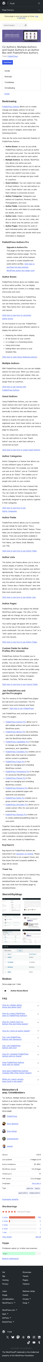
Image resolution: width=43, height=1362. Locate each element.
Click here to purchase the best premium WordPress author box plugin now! (21, 267)
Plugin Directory (8, 10)
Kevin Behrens (12, 1124)
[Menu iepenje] (39, 3)
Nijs (3, 1276)
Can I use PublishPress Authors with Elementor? (12, 1038)
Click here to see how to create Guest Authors (21, 450)
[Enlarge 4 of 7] (38, 917)
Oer (3, 1272)
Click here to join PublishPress (21, 708)
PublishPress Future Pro (15, 761)
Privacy (5, 1284)
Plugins (25, 1280)
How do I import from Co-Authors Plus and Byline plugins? (15, 1023)
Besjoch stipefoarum (10, 1258)
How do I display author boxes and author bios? (12, 1006)
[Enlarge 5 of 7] (18, 932)
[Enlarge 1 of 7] (18, 901)
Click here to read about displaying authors (19, 357)
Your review (7, 1237)
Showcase (27, 1272)
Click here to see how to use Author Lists (19, 597)
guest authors (23, 1193)
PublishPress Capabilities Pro (17, 742)
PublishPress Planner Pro (16, 778)
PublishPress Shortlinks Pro (17, 804)
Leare (4, 1291)
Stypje (6, 94)
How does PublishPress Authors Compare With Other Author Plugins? (17, 1072)
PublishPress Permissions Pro (17, 771)
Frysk (9, 1332)
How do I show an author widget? (16, 1031)
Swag (26, 1303)
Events (25, 1295)
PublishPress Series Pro (15, 798)
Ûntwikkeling (10, 88)
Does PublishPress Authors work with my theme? (13, 1063)
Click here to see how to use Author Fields (19, 551)
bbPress (6, 1318)
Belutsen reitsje (29, 1291)
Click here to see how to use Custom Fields (20, 684)
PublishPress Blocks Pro (15, 732)
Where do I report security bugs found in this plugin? (13, 1080)
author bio (30, 1188)
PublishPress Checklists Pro (17, 752)
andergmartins (12, 1139)
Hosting (5, 1280)
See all (38, 1237)
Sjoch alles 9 (36, 1183)
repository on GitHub (24, 854)
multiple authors (34, 1193)
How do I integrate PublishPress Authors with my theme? (15, 1055)
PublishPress (12, 56)
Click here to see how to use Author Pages (19, 642)
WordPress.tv (8, 1303)
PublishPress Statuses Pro (16, 814)
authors (37, 1188)
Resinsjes (8, 76)
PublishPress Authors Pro (16, 722)
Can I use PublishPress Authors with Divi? (11, 1047)
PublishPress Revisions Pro (16, 788)
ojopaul (10, 1146)
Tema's (25, 1276)
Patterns (26, 1284)
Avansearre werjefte (10, 1199)
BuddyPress (8, 1322)
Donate (27, 1299)
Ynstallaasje (9, 82)
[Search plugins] (25, 25)
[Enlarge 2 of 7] (38, 901)
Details (7, 71)
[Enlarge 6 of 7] (38, 932)
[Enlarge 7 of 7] (38, 948)
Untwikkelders (8, 1299)
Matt (5, 1314)
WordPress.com (9, 1310)
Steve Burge (12, 1131)
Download (7, 62)
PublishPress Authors (10, 106)
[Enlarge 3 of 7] (18, 917)
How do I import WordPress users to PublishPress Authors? (14, 1014)
